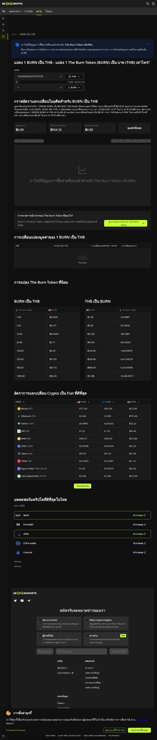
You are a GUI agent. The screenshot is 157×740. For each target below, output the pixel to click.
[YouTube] (22, 601)
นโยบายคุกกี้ (142, 719)
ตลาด (39, 11)
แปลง (14, 34)
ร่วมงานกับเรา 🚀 (65, 672)
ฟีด (3, 11)
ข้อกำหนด (50, 735)
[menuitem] (4, 18)
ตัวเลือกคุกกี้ (113, 735)
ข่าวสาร (89, 667)
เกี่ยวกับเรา (62, 667)
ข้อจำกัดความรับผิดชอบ (95, 735)
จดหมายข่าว (15, 11)
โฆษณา (49, 11)
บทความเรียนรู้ (92, 672)
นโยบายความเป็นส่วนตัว (69, 735)
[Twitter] (15, 601)
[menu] (4, 27)
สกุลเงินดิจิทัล (91, 677)
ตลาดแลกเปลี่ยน (93, 682)
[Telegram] (29, 601)
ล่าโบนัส (29, 11)
